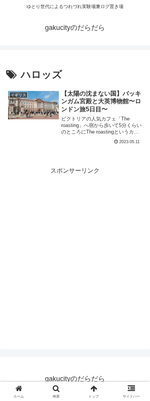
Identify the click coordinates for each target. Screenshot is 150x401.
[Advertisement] (75, 251)
